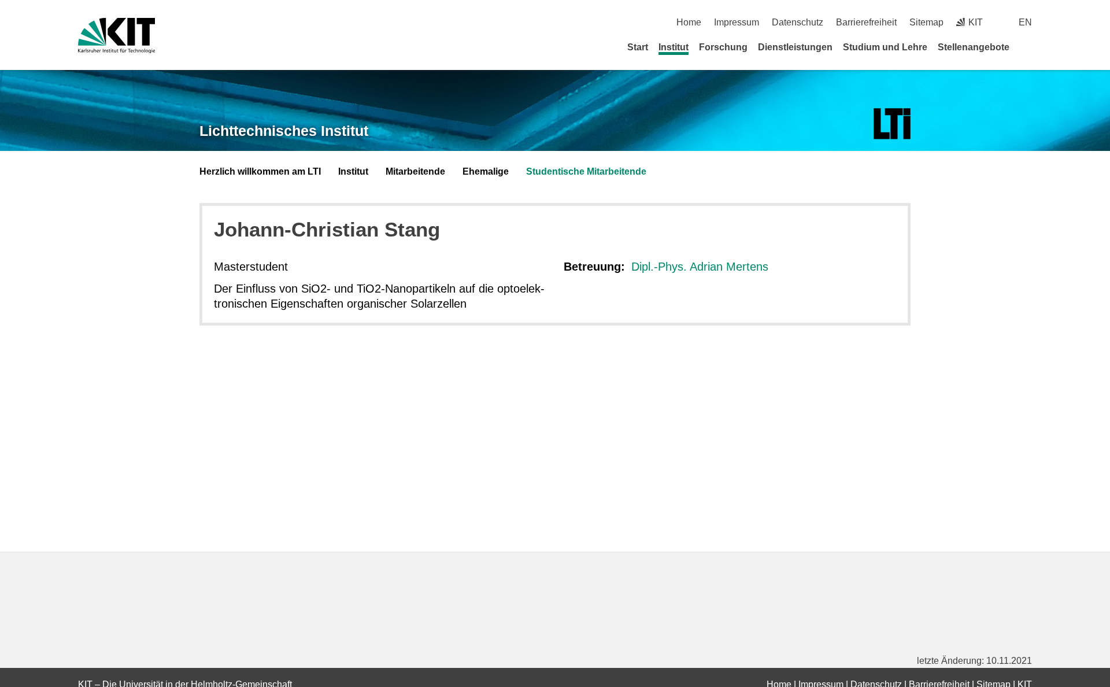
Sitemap (926, 22)
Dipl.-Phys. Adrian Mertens (699, 266)
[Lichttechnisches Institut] (892, 124)
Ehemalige (485, 171)
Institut (673, 47)
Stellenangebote (973, 47)
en (1025, 22)
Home (688, 22)
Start (637, 47)
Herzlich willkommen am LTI (260, 171)
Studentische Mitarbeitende (586, 171)
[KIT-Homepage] (116, 35)
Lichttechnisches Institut (283, 131)
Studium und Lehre (885, 47)
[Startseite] (1028, 47)
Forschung (723, 47)
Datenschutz (797, 22)
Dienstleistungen (795, 47)
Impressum (736, 22)
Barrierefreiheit (866, 22)
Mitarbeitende (415, 171)
